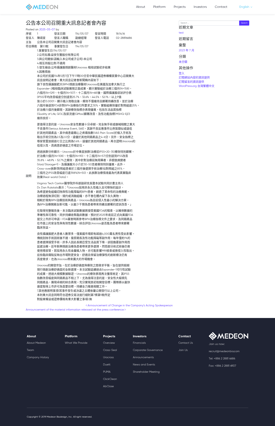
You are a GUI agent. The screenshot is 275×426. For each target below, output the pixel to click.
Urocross (108, 357)
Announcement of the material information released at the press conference (75, 309)
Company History (38, 357)
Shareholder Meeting (146, 371)
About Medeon (36, 343)
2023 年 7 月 (186, 50)
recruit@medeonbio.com (224, 351)
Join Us (183, 350)
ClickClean (110, 379)
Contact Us (185, 343)
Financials (139, 343)
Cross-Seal (110, 350)
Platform (159, 7)
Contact (221, 7)
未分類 (183, 62)
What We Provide (76, 343)
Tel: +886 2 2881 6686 (222, 358)
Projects (180, 7)
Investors (200, 7)
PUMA (107, 371)
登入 (181, 73)
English (244, 7)
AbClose (108, 386)
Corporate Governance (148, 350)
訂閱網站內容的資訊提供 (194, 77)
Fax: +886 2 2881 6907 (222, 365)
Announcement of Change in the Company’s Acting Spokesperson (130, 305)
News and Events (144, 364)
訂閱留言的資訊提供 (191, 81)
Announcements (143, 357)
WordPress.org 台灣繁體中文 (196, 86)
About (140, 7)
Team (30, 350)
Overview (109, 343)
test (181, 32)
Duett (106, 364)
